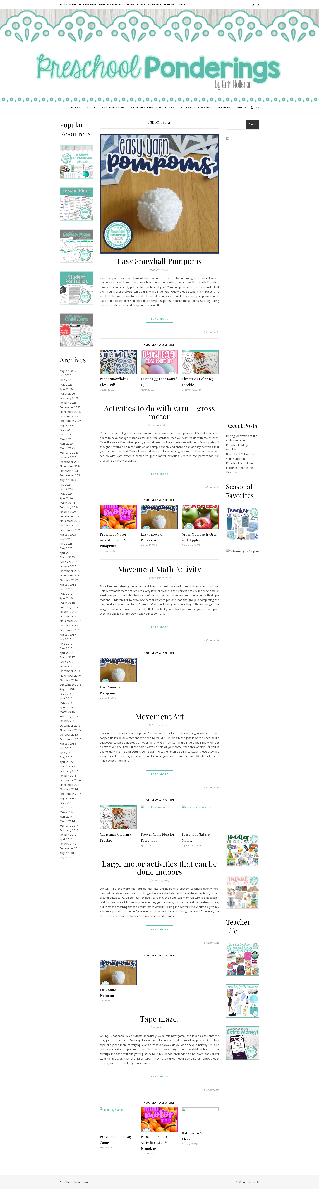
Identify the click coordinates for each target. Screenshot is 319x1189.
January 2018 (68, 612)
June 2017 (66, 643)
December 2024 (70, 462)
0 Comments (211, 332)
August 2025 (68, 425)
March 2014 (67, 821)
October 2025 (69, 416)
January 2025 (68, 457)
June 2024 (66, 489)
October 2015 (69, 734)
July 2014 (65, 803)
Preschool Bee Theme (240, 463)
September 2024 (71, 475)
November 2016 (70, 675)
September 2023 (71, 530)
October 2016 (69, 680)
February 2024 (69, 507)
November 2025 (70, 411)
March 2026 (67, 393)
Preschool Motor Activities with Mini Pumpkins (115, 540)
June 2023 (66, 543)
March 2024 (67, 502)
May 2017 (66, 648)
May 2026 (66, 384)
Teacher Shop (88, 4)
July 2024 (65, 484)
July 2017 (65, 639)
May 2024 (66, 493)
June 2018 (66, 589)
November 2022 (70, 575)
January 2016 (68, 721)
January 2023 (68, 566)
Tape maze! (159, 1019)
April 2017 (66, 653)
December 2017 (70, 616)
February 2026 (69, 398)
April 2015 (66, 762)
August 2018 (68, 584)
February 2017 (69, 662)
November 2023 (70, 521)
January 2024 (68, 512)
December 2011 (70, 848)
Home (63, 4)
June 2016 (66, 698)
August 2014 (68, 798)
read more (159, 318)
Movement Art (159, 716)
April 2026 (66, 389)
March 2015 (67, 766)
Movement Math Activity (159, 569)
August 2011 (68, 853)
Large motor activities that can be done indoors (159, 867)
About (181, 4)
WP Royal (83, 1182)
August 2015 (68, 743)
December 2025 (70, 407)
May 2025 (66, 439)
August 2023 (68, 534)
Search (252, 124)
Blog (72, 4)
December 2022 (70, 571)
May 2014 (66, 812)
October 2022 (69, 580)
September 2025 (71, 421)
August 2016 (68, 689)
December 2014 (70, 780)
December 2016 (70, 671)
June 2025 (66, 434)
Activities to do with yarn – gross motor (159, 412)
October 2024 (69, 471)
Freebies (169, 4)
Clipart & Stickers (149, 4)
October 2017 (69, 625)
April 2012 (66, 839)
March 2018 (67, 602)
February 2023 (69, 562)
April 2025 (66, 443)
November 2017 (70, 621)
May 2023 (66, 548)
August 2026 (68, 371)
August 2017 (68, 634)
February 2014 (69, 825)
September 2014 (71, 794)
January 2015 (68, 775)
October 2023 (69, 525)
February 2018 (69, 607)
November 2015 (70, 730)
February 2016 (69, 716)
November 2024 (70, 466)
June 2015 (66, 753)
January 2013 (68, 834)
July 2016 (65, 693)
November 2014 (70, 784)
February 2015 (69, 771)
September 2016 (71, 684)
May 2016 (66, 703)
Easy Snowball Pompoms (159, 261)
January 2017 (68, 666)
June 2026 (66, 380)
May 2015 (66, 757)
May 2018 (66, 593)
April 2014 (66, 816)
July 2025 (65, 430)
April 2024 (66, 498)
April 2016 (66, 707)
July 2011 (65, 857)
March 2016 (67, 712)
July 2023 (65, 539)
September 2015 (71, 739)
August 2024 (68, 480)
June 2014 (66, 807)
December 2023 (70, 516)
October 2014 (69, 789)
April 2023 (66, 553)
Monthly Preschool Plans (117, 4)
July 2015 (65, 748)
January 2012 (68, 844)
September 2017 (71, 630)
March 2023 (67, 557)
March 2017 (67, 657)
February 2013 (69, 830)
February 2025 (69, 452)
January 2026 (68, 402)
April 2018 (66, 598)
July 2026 (65, 375)
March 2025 (67, 448)
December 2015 (70, 725)
